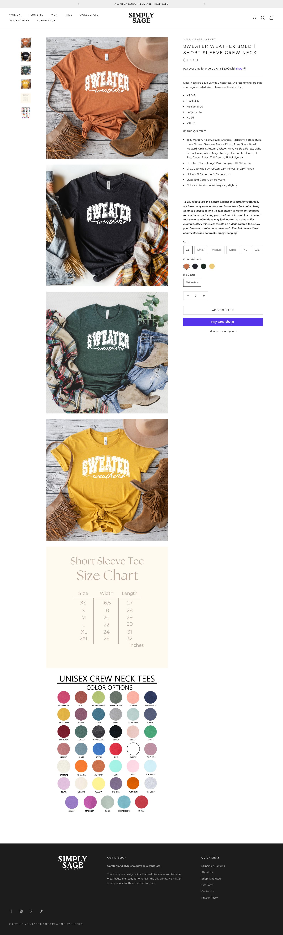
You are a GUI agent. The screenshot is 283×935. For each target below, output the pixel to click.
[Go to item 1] (25, 42)
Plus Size (36, 14)
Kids (68, 14)
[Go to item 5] (25, 98)
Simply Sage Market (199, 39)
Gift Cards (207, 885)
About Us (207, 872)
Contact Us (208, 891)
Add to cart (223, 310)
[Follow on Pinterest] (31, 911)
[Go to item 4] (25, 84)
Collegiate (89, 14)
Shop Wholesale (211, 878)
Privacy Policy (209, 898)
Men (54, 14)
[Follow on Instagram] (21, 911)
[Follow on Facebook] (11, 911)
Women (15, 14)
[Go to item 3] (25, 70)
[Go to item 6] (25, 113)
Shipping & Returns (213, 866)
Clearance (46, 20)
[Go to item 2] (25, 56)
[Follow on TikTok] (41, 911)
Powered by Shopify (67, 924)
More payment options (223, 331)
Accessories (19, 20)
